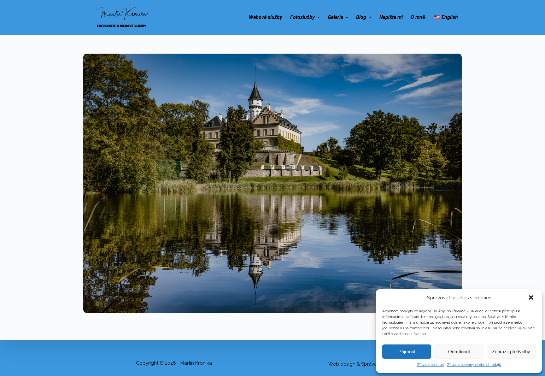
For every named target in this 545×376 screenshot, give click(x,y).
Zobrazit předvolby (511, 351)
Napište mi (391, 17)
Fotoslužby (302, 17)
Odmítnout (459, 351)
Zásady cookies (430, 364)
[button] (532, 298)
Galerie (335, 17)
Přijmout (406, 351)
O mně (418, 17)
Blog (361, 17)
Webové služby (265, 17)
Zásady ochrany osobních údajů (474, 364)
